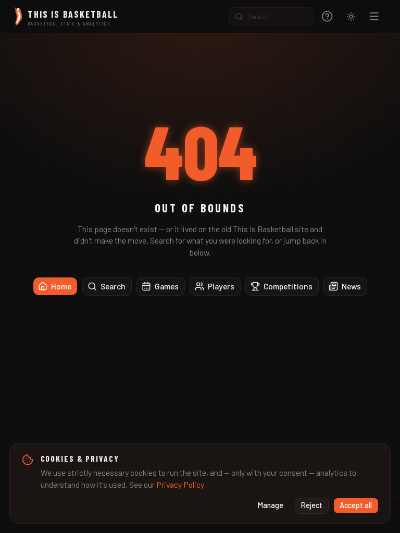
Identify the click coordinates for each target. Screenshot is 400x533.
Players (221, 286)
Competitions (288, 286)
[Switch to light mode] (351, 16)
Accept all (356, 505)
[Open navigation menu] (374, 16)
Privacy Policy (180, 484)
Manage (270, 505)
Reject (311, 505)
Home (61, 286)
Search (113, 286)
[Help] (327, 16)
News (351, 286)
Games (167, 286)
